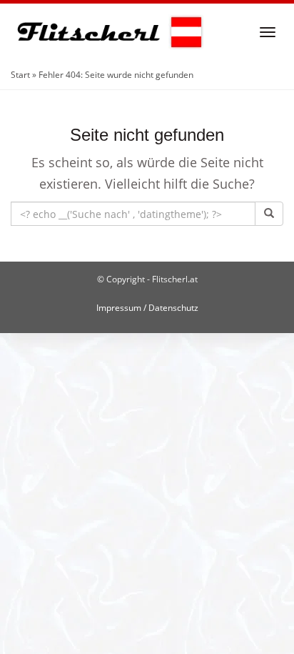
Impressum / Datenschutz (147, 308)
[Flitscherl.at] (107, 32)
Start (20, 75)
